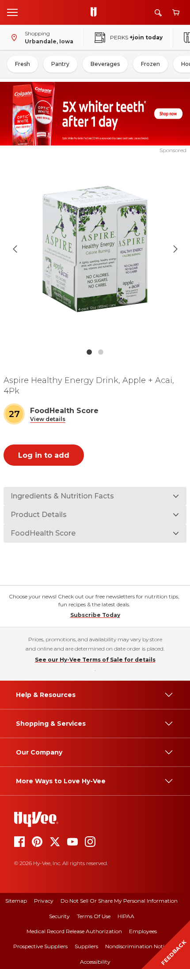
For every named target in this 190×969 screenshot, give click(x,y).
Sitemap (16, 900)
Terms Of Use (93, 916)
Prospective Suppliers (40, 946)
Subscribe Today (95, 615)
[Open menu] (12, 12)
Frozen (150, 64)
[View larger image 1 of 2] (95, 249)
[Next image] (175, 249)
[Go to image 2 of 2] (100, 352)
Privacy (43, 900)
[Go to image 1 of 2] (89, 352)
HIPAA (126, 916)
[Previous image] (15, 249)
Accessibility (95, 961)
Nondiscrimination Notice (137, 946)
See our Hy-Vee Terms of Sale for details (95, 659)
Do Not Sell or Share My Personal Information (119, 900)
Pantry (60, 64)
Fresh (22, 64)
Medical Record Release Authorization (74, 931)
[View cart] (176, 12)
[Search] (158, 12)
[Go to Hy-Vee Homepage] (96, 12)
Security (59, 916)
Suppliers (86, 946)
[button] (47, 419)
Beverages (105, 64)
